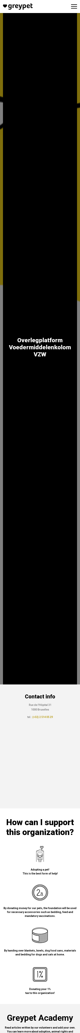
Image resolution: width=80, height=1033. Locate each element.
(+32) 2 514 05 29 (42, 717)
